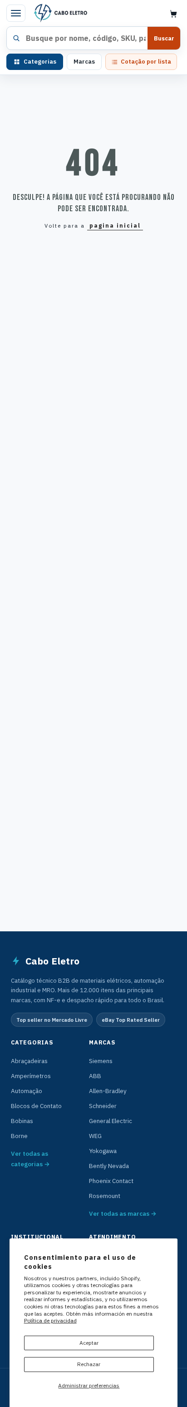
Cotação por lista (146, 61)
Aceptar (88, 1342)
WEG (95, 1136)
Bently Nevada (109, 1166)
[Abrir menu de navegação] (15, 13)
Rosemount (104, 1196)
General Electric (110, 1121)
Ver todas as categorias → (30, 1158)
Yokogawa (103, 1151)
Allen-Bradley (108, 1091)
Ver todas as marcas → (123, 1213)
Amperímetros (31, 1076)
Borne (19, 1136)
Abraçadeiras (29, 1061)
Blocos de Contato (36, 1106)
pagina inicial (115, 225)
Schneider (103, 1106)
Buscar (164, 38)
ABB (95, 1076)
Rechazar (88, 1364)
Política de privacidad (50, 1320)
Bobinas (22, 1121)
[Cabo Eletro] (60, 13)
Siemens (101, 1061)
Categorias (40, 61)
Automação (26, 1091)
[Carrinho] (173, 13)
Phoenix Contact (111, 1181)
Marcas (84, 61)
